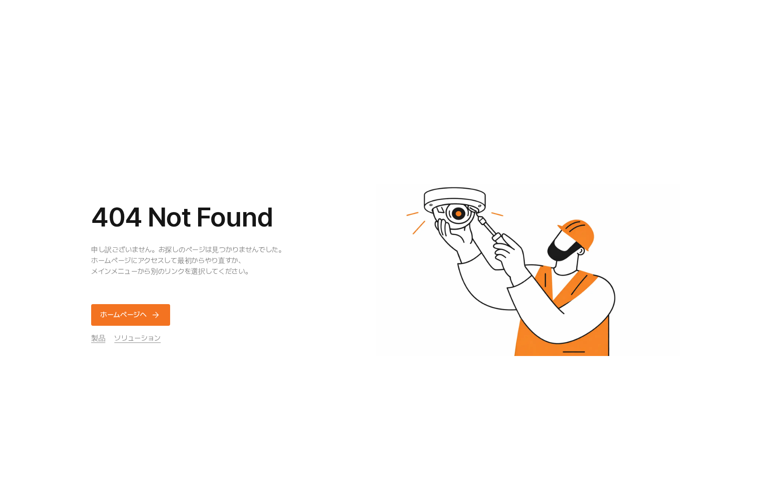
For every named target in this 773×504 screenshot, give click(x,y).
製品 (98, 338)
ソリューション (137, 338)
